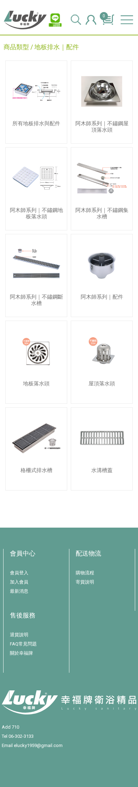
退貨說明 (19, 634)
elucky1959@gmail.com (38, 745)
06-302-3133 (21, 736)
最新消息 (19, 591)
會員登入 (19, 572)
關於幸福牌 (21, 653)
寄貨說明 (85, 582)
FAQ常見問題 (23, 644)
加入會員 (19, 582)
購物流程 (85, 572)
